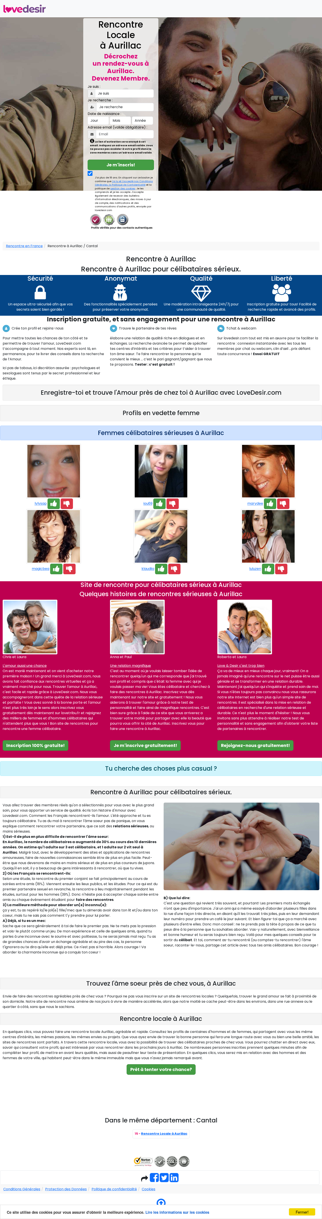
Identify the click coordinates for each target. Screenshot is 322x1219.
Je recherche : (100, 100)
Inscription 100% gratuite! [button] (35, 745)
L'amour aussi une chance (25, 665)
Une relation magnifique (130, 665)
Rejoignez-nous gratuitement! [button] (255, 745)
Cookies (148, 1189)
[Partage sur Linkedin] (174, 1180)
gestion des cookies (122, 188)
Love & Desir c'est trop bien (240, 665)
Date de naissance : (104, 113)
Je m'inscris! (120, 165)
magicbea (40, 568)
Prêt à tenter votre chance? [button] (161, 1069)
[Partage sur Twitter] (164, 1180)
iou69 (147, 503)
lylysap (41, 503)
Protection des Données (66, 1189)
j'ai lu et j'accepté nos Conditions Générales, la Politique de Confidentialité (124, 183)
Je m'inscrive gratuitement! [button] (145, 745)
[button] (54, 504)
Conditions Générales (21, 1189)
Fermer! (302, 1212)
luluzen (255, 568)
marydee (255, 503)
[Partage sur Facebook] (154, 1180)
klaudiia (148, 568)
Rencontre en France (24, 245)
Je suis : (94, 86)
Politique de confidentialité (114, 1189)
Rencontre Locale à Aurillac (164, 1133)
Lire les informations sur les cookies (177, 1212)
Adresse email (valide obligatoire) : (117, 127)
